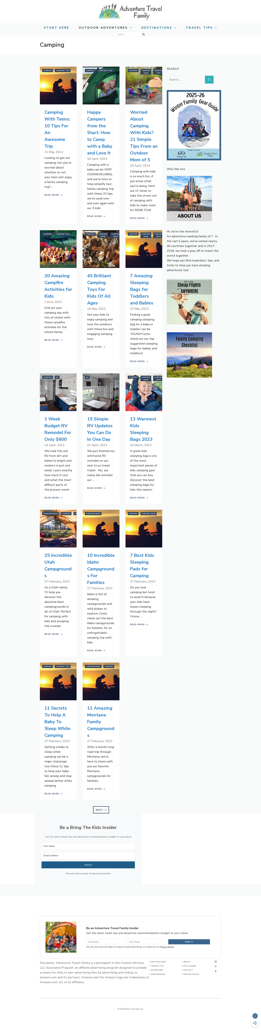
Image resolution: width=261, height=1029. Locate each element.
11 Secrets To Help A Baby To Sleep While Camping (57, 721)
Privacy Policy (191, 974)
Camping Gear (146, 72)
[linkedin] (215, 971)
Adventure (157, 970)
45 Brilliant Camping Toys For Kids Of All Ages (99, 289)
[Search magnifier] (143, 34)
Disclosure (189, 966)
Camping (47, 71)
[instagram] (215, 962)
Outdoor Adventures (103, 28)
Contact (188, 970)
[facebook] (215, 966)
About (187, 962)
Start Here (56, 28)
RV (57, 377)
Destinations (157, 28)
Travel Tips (199, 28)
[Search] (209, 80)
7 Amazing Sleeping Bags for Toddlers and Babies (141, 289)
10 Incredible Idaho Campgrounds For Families (101, 569)
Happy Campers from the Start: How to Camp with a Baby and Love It (99, 132)
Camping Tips (62, 71)
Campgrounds (50, 514)
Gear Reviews (158, 974)
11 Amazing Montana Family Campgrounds (100, 721)
